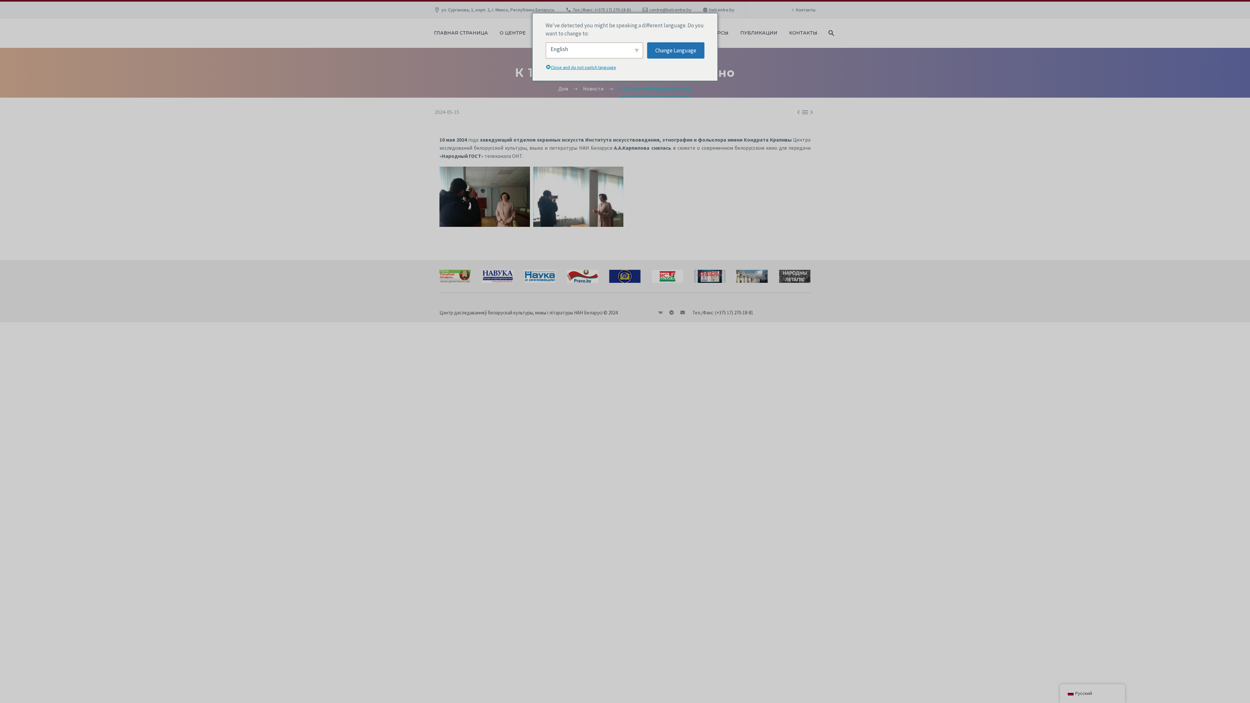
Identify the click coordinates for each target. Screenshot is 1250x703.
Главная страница (461, 33)
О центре (513, 33)
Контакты (805, 10)
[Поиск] (830, 33)
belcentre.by (721, 10)
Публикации (758, 33)
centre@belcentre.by (670, 10)
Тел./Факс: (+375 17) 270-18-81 (602, 10)
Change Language (675, 50)
